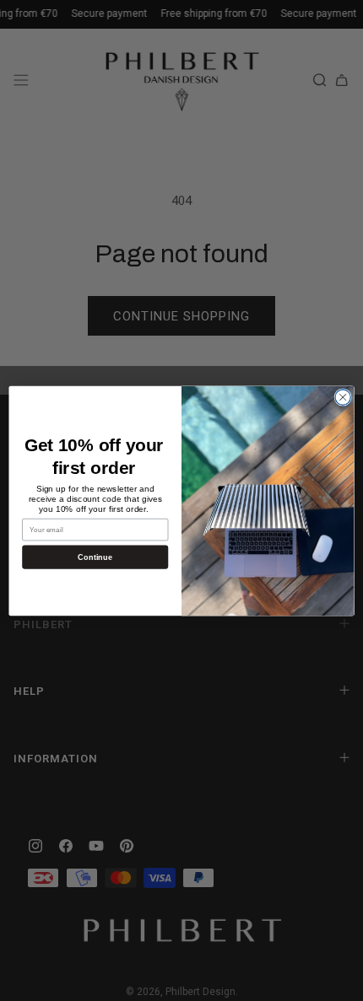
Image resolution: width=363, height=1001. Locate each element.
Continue (95, 556)
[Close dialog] (342, 396)
